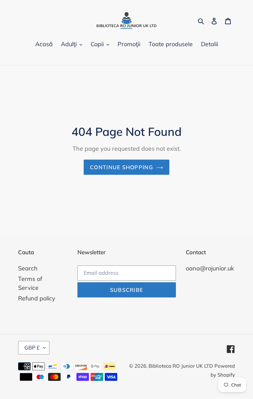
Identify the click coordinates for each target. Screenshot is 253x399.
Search (28, 268)
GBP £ (32, 347)
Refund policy (36, 298)
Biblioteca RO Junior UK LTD (181, 366)
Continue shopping (121, 167)
